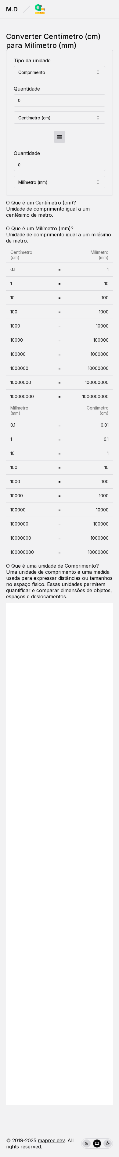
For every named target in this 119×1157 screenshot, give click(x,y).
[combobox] (59, 72)
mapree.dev (51, 1140)
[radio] (86, 1144)
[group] (97, 1143)
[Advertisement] (59, 854)
